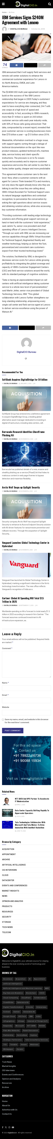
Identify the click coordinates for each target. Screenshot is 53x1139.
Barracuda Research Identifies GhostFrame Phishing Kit (23, 433)
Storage (6, 922)
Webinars (34, 1044)
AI (30, 979)
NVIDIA (42, 1026)
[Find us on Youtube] (13, 1127)
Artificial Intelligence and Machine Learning (22, 988)
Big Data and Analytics (13, 993)
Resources (7, 911)
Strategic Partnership (12, 1040)
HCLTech (22, 1016)
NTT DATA (31, 1026)
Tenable (13, 1044)
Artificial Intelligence (14, 864)
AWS (47, 988)
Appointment (9, 854)
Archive (11, 12)
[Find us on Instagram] (9, 1127)
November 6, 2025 (26, 491)
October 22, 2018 (38, 29)
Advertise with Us (9, 1109)
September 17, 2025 (27, 605)
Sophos (33, 1035)
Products (7, 906)
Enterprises (41, 1007)
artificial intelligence (12, 984)
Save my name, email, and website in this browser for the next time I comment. (27, 721)
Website (5, 707)
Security (6, 916)
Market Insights (10, 890)
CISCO (41, 993)
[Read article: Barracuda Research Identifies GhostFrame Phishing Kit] (26, 454)
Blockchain (31, 993)
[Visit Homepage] (26, 4)
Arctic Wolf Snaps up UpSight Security (21, 487)
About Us (6, 1105)
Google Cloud (9, 1016)
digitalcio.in (12, 1133)
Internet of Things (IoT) (38, 1021)
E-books (29, 1007)
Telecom (6, 932)
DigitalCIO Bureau (18, 29)
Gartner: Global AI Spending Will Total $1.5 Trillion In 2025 (23, 599)
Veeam (24, 1044)
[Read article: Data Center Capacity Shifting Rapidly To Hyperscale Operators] (7, 813)
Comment (7, 648)
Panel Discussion (30, 1030)
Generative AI (29, 1012)
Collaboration (40, 998)
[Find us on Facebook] (2, 1127)
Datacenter (8, 880)
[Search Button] (49, 4)
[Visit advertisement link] (26, 760)
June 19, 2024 (21, 831)
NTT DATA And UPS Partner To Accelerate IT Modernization (32, 800)
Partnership (8, 1035)
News (4, 896)
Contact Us (7, 1114)
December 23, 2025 (26, 439)
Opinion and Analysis (12, 901)
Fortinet (6, 1012)
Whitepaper (8, 1049)
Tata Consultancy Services (36, 1040)
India (38, 1016)
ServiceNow (22, 1035)
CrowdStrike (8, 1002)
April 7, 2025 (20, 805)
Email (5, 695)
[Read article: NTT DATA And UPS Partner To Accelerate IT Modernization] (7, 801)
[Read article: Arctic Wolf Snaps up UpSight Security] (26, 506)
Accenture (7, 979)
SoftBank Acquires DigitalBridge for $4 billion (24, 379)
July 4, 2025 (20, 816)
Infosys (21, 1021)
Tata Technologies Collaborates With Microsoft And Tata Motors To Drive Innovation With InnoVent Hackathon (30, 825)
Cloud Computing (10, 998)
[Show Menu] (3, 4)
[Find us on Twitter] (6, 1127)
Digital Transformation (13, 1007)
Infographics (8, 1021)
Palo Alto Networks (11, 1030)
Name (5, 682)
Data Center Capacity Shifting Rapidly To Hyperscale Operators (32, 811)
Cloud (5, 875)
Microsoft (20, 1026)
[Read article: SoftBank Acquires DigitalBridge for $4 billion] (26, 398)
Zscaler (20, 1049)
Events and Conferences (14, 885)
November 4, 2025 (26, 550)
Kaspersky (7, 1026)
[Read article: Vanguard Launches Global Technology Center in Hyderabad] (26, 565)
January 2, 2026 (25, 384)
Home (4, 12)
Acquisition (8, 849)
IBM (31, 1016)
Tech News (7, 927)
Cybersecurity (23, 1002)
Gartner (16, 1012)
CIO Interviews (9, 870)
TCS (5, 1044)
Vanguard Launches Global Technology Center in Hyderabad (25, 544)
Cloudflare (26, 998)
